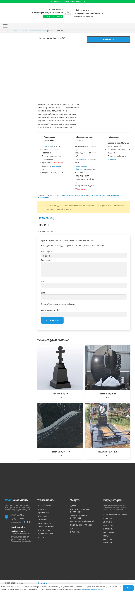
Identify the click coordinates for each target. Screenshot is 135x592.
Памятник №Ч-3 (60, 393)
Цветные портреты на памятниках (80, 510)
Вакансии (107, 542)
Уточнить (108, 39)
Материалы (108, 532)
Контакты (107, 539)
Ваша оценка (48, 251)
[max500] (27, 522)
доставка (56, 166)
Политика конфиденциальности (94, 589)
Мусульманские (44, 523)
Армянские (42, 519)
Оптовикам (108, 529)
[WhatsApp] (30, 522)
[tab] (45, 217)
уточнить (112, 159)
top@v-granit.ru (18, 531)
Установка (75, 532)
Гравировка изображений (82, 521)
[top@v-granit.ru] (8, 531)
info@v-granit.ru (18, 527)
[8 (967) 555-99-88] (8, 517)
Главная (9, 31)
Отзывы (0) (45, 218)
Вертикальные (44, 530)
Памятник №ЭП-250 (107, 452)
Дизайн (73, 505)
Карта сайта (42, 583)
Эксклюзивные (44, 505)
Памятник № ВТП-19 (60, 452)
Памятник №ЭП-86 (107, 393)
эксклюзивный (43, 197)
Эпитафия (79, 159)
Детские (41, 537)
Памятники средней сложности (34, 31)
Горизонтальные (45, 533)
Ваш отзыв (46, 260)
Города (106, 535)
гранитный (96, 195)
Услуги (74, 500)
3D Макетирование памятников (79, 516)
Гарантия (46, 146)
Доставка (74, 528)
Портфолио (108, 525)
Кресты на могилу (45, 526)
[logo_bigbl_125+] (67, 13)
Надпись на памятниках (81, 525)
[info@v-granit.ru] (8, 527)
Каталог (17, 31)
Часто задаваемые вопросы (115, 514)
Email (44, 293)
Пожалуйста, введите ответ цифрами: (58, 304)
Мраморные (43, 512)
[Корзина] (125, 26)
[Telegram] (24, 522)
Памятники (45, 500)
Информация (112, 500)
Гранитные (42, 509)
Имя (44, 281)
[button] (5, 26)
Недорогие (42, 516)
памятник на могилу (110, 195)
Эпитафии (107, 522)
